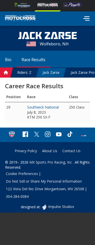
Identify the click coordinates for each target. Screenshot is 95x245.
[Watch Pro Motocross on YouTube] (58, 135)
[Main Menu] (86, 18)
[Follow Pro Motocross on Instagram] (47, 135)
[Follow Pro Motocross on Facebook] (25, 135)
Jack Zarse (51, 72)
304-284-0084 (17, 196)
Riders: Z (24, 72)
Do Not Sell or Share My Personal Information (44, 181)
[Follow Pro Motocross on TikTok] (69, 135)
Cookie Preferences (22, 173)
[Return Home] (20, 18)
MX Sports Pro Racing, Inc (51, 162)
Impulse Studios (61, 206)
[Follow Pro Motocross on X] (36, 135)
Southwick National (43, 107)
